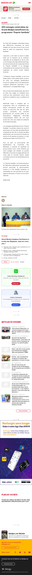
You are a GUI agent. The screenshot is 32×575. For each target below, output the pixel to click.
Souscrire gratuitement (10, 547)
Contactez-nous (8, 564)
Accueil (4, 18)
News (9, 18)
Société (16, 18)
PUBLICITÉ (15, 234)
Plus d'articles (23, 411)
